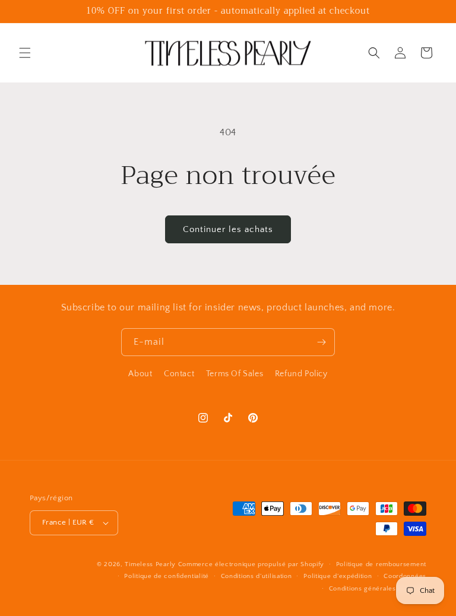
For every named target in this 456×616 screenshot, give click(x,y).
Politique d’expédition (337, 576)
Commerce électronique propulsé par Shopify (251, 564)
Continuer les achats (228, 229)
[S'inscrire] (321, 342)
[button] (25, 53)
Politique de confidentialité (166, 576)
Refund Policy (301, 374)
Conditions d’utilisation (256, 576)
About (140, 374)
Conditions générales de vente (377, 588)
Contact (179, 374)
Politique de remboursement (381, 564)
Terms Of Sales (234, 374)
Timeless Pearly (150, 564)
